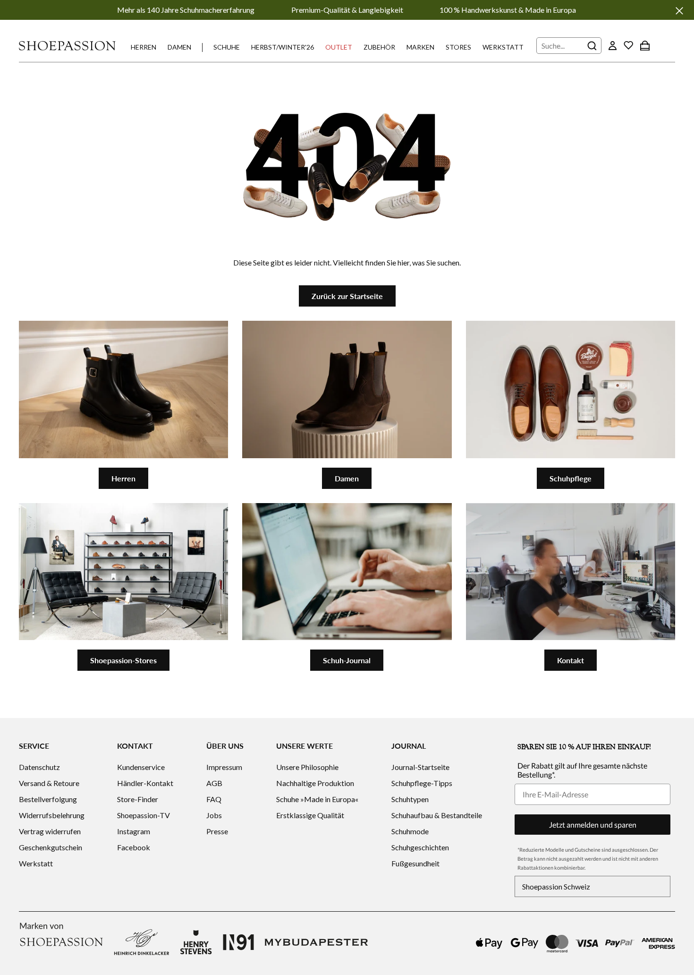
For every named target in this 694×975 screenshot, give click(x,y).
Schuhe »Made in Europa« (317, 799)
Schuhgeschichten (420, 847)
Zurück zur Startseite (347, 295)
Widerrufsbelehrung (52, 815)
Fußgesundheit (415, 863)
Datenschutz (39, 766)
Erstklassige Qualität (310, 815)
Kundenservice (141, 766)
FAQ (213, 799)
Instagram (133, 831)
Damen (179, 47)
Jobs (214, 815)
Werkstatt (503, 47)
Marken (420, 47)
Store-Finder (137, 799)
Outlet (338, 47)
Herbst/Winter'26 (282, 47)
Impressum (224, 766)
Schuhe (226, 47)
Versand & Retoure (49, 782)
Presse (217, 831)
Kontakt (570, 660)
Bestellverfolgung (48, 799)
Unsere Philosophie (307, 766)
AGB (214, 782)
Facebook (133, 847)
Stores (458, 47)
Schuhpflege (571, 478)
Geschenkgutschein (50, 847)
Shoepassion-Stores (123, 660)
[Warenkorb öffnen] (645, 45)
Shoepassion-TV (143, 815)
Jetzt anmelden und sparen (592, 824)
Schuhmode (410, 831)
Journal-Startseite (420, 766)
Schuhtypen (410, 799)
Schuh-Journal (347, 660)
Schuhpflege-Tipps (421, 782)
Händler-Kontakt (145, 782)
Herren (143, 47)
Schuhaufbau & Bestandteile (436, 815)
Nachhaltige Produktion (315, 782)
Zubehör (379, 47)
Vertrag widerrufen (50, 831)
